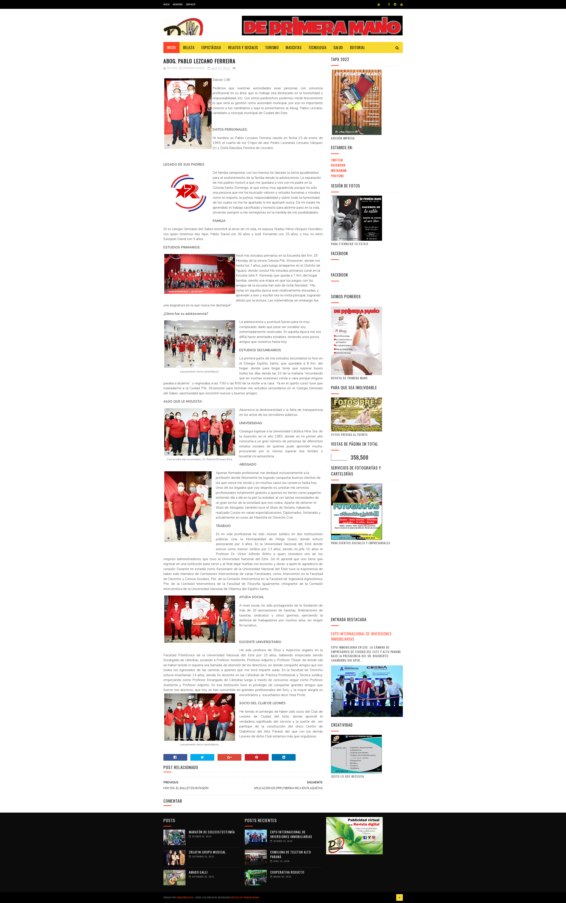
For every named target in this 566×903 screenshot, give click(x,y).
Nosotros (178, 4)
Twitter (337, 160)
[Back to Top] (399, 897)
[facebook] (389, 4)
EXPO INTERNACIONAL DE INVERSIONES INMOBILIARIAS (361, 636)
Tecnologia (317, 47)
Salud (338, 47)
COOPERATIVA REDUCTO (287, 872)
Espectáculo (211, 47)
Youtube (337, 175)
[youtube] (378, 4)
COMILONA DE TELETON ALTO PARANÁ (290, 854)
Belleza (189, 47)
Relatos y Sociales (243, 47)
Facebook (338, 165)
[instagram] (395, 4)
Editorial (357, 47)
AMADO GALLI (198, 872)
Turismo (272, 47)
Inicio (166, 4)
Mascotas (293, 47)
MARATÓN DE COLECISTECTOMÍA (212, 831)
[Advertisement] (368, 580)
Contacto (190, 4)
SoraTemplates (184, 897)
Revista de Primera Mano (245, 897)
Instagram (338, 170)
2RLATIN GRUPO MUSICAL (207, 852)
